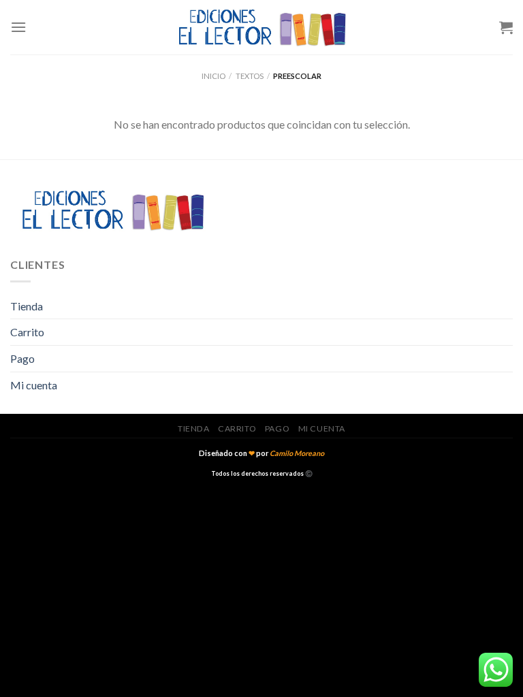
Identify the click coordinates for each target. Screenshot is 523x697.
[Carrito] (506, 27)
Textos (250, 75)
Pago (22, 358)
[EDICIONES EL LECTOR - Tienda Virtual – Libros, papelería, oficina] (261, 27)
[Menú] (18, 27)
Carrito (27, 331)
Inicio (213, 75)
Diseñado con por (261, 453)
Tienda (26, 305)
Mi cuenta (33, 384)
